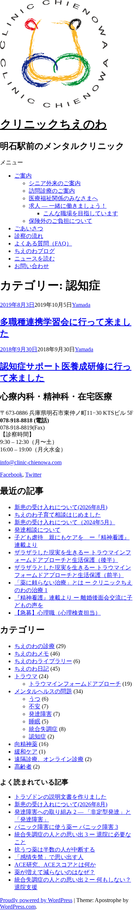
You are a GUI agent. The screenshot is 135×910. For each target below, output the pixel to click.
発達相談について (37, 530)
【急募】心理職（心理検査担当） (57, 613)
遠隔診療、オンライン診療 (49, 759)
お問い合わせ (31, 266)
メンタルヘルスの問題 (43, 691)
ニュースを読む (34, 258)
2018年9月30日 (18, 349)
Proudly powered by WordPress (36, 900)
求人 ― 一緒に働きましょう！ (68, 206)
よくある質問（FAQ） (43, 243)
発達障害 (40, 714)
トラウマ (25, 676)
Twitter (33, 475)
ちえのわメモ (31, 654)
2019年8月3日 (17, 305)
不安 (34, 706)
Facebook (11, 475)
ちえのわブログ (34, 251)
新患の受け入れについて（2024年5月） (64, 522)
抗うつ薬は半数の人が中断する (54, 849)
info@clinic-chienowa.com (31, 462)
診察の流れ (28, 236)
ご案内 (23, 176)
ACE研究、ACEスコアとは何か (55, 865)
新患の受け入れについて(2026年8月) (60, 507)
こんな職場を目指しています (80, 213)
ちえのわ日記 (31, 669)
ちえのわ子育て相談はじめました (57, 515)
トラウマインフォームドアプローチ (75, 684)
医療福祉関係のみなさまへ (63, 198)
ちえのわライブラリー (43, 661)
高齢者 (23, 767)
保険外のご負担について (60, 221)
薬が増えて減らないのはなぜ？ (54, 872)
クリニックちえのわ (53, 124)
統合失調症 (43, 729)
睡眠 (34, 721)
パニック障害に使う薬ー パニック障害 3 (66, 827)
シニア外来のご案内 (55, 183)
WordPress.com (18, 907)
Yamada (81, 305)
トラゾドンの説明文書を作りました (60, 797)
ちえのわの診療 (34, 646)
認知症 (37, 736)
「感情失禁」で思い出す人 (49, 857)
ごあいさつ (28, 228)
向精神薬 (25, 744)
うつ (34, 699)
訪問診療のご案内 (52, 191)
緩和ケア (25, 752)
